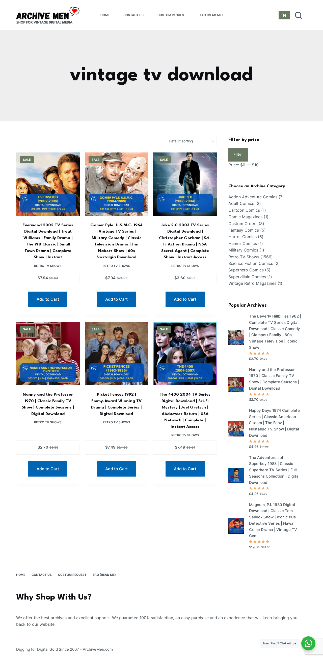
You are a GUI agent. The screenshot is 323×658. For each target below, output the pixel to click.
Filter (238, 154)
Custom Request (171, 15)
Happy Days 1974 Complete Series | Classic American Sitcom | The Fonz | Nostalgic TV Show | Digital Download (274, 423)
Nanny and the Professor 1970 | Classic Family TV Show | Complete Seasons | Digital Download (274, 379)
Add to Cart (48, 299)
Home (105, 15)
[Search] (298, 15)
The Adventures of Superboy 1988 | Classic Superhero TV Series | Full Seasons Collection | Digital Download (274, 470)
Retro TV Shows (48, 266)
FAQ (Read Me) (211, 15)
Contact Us (133, 15)
